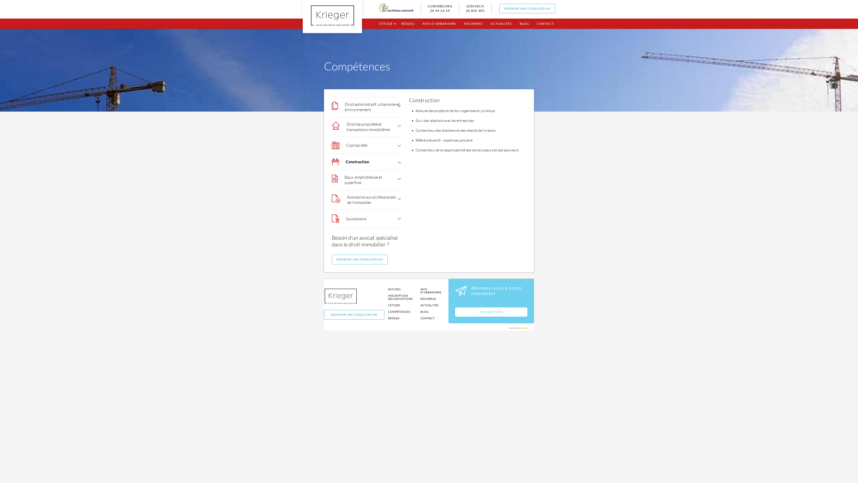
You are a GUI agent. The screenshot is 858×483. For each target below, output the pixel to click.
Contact (545, 23)
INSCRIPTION (491, 312)
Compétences (399, 311)
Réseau (408, 23)
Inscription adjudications (400, 297)
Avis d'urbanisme (439, 23)
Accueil (394, 289)
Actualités (501, 23)
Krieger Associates (346, 296)
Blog (524, 23)
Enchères (473, 23)
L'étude (386, 23)
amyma (525, 328)
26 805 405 (475, 11)
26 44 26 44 (440, 11)
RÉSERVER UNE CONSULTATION (527, 8)
